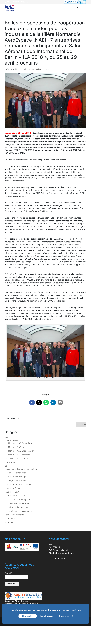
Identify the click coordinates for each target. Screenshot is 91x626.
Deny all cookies (46, 616)
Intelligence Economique (17, 507)
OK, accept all (27, 616)
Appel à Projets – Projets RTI (19, 499)
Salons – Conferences (16, 473)
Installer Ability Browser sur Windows (21, 604)
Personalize (64, 616)
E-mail (8, 573)
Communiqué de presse (40, 69)
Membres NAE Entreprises (20, 443)
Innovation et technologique (19, 511)
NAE (28, 69)
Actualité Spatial (13, 492)
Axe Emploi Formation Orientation (21, 469)
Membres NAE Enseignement (21, 451)
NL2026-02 (10, 518)
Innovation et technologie (17, 503)
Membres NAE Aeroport (19, 454)
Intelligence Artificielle (16, 480)
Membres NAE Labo (17, 447)
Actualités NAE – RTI (15, 495)
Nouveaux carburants (14, 515)
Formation (10, 462)
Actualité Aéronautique (16, 476)
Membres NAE (20, 69)
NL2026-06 (10, 522)
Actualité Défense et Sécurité (19, 484)
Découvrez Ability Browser (17, 601)
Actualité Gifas (13, 488)
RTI (6, 466)
